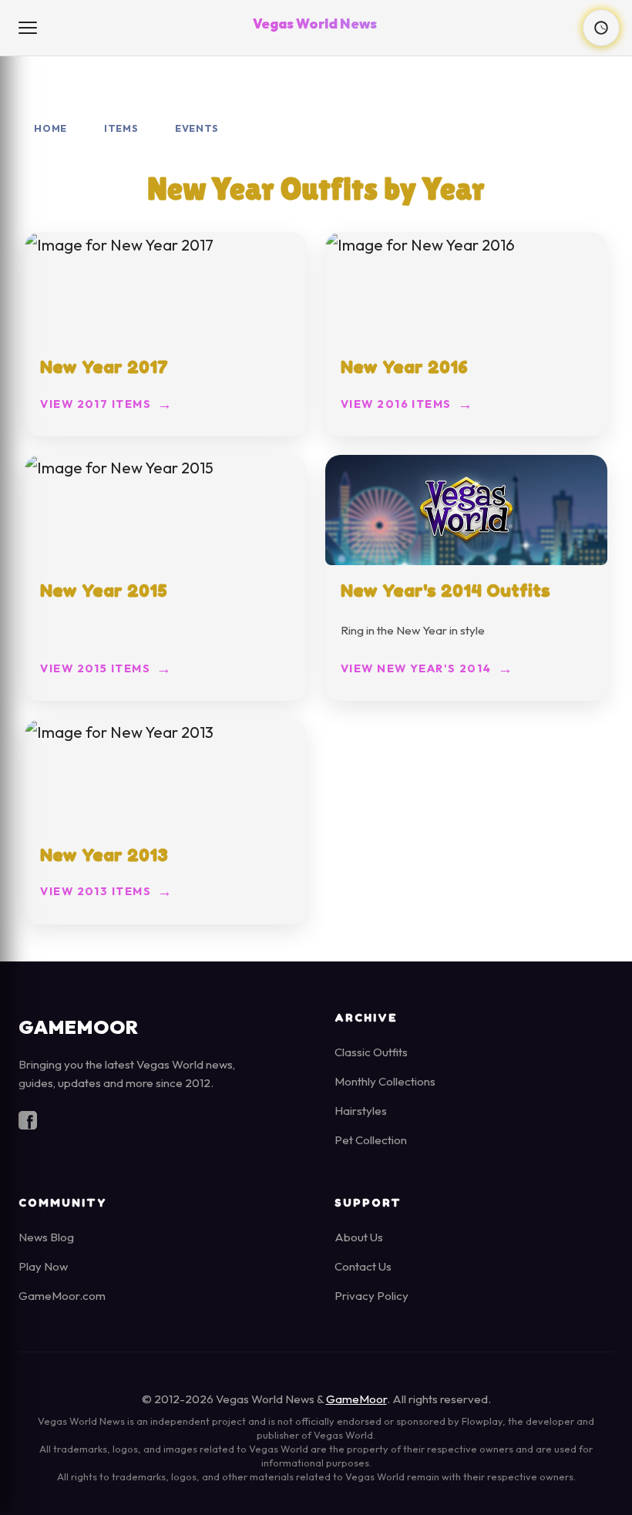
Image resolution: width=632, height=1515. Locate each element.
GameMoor (356, 1399)
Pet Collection (370, 1140)
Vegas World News (315, 23)
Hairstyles (360, 1110)
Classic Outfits (371, 1052)
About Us (358, 1237)
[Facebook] (27, 1123)
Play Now (43, 1266)
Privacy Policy (371, 1295)
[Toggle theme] (601, 27)
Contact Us (363, 1266)
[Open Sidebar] (29, 28)
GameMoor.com (62, 1295)
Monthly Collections (384, 1081)
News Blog (46, 1237)
